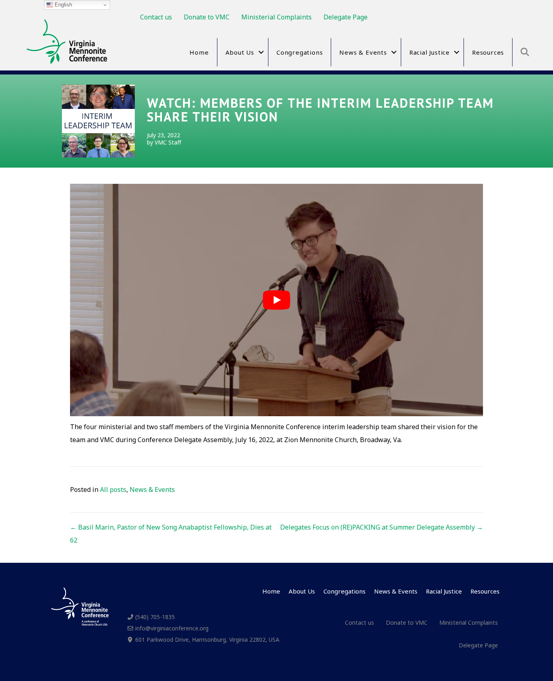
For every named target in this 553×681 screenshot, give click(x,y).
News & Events (363, 52)
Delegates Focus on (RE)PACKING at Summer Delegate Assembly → (381, 527)
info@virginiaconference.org (171, 628)
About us (239, 52)
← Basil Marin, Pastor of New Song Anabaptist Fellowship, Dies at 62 (171, 534)
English (62, 5)
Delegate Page (345, 17)
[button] (261, 52)
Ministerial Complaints (276, 17)
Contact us (156, 17)
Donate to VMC (207, 17)
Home (198, 52)
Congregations (299, 52)
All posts (113, 489)
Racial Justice (429, 52)
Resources (488, 52)
